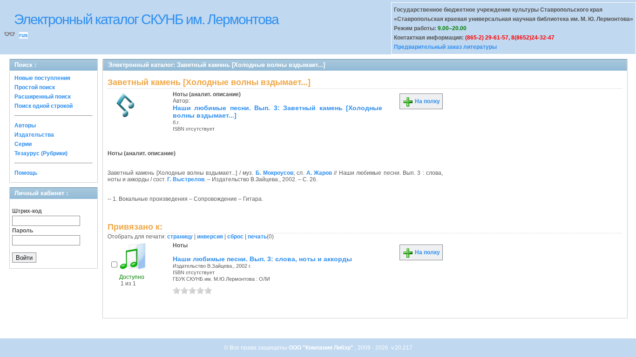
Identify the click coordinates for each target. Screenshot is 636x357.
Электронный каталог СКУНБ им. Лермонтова (146, 19)
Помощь (25, 173)
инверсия (210, 236)
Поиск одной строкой (43, 106)
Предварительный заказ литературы (445, 47)
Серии (23, 144)
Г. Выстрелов (185, 179)
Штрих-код (27, 211)
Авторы (25, 125)
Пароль (22, 230)
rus (23, 35)
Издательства (34, 135)
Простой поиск (34, 87)
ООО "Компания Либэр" (322, 347)
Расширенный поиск (42, 96)
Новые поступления (42, 78)
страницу (180, 236)
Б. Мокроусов (274, 173)
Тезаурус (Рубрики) (41, 153)
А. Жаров (319, 173)
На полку (426, 101)
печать (257, 236)
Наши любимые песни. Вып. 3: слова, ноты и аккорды (262, 259)
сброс (235, 236)
